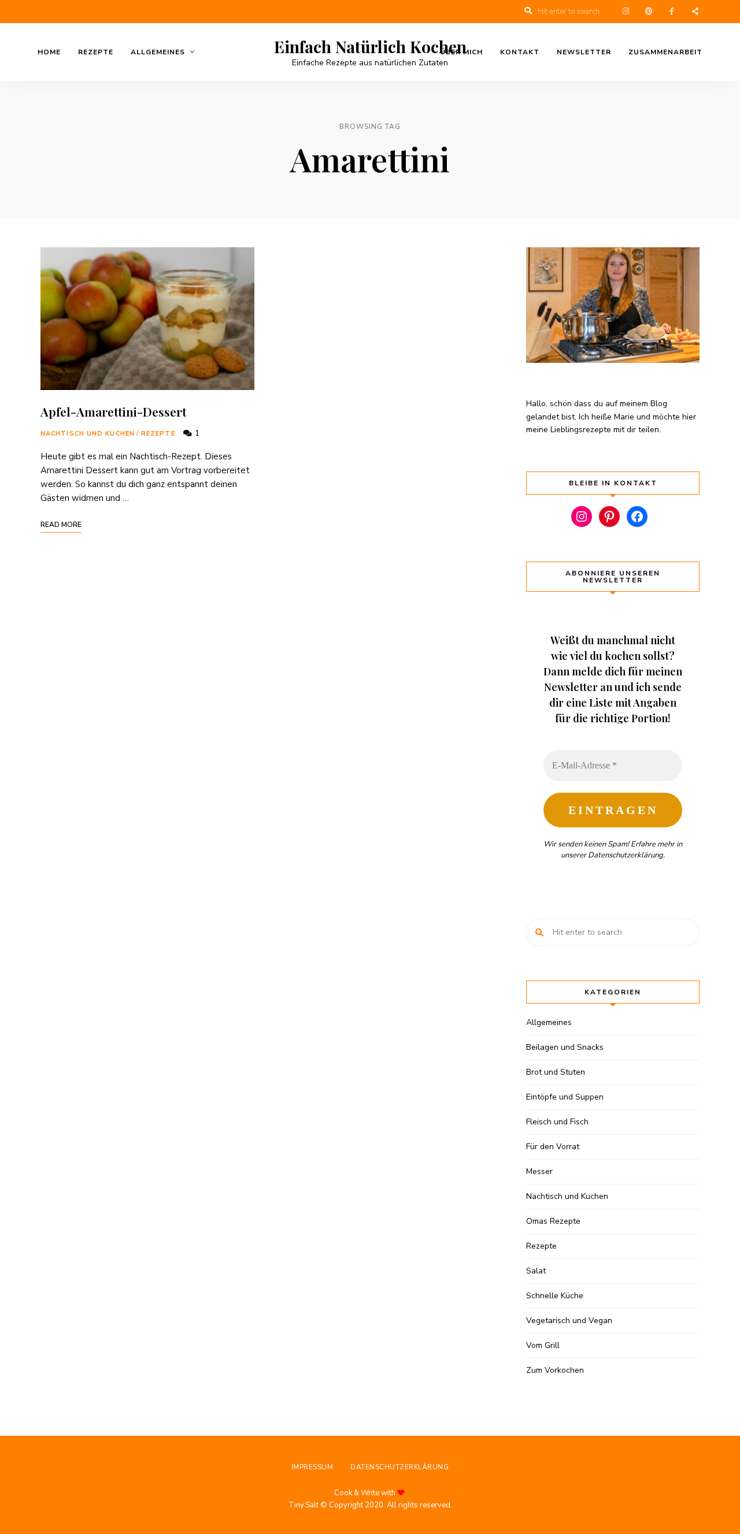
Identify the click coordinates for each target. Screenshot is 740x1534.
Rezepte (95, 52)
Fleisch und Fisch (557, 1121)
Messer (539, 1171)
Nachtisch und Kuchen (87, 433)
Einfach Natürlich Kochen (370, 47)
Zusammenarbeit (665, 52)
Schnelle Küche (554, 1295)
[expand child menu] (123, 82)
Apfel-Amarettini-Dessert (113, 411)
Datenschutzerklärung (625, 855)
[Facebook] (637, 516)
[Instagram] (581, 516)
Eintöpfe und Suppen (565, 1096)
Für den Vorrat (552, 1146)
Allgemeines (158, 52)
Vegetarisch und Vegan (569, 1320)
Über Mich (461, 52)
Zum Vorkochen (555, 1370)
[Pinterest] (609, 516)
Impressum (312, 1467)
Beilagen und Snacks (565, 1047)
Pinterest (648, 11)
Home (49, 52)
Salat (536, 1270)
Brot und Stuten (555, 1072)
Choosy (694, 11)
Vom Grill (543, 1345)
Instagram (625, 11)
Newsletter (584, 52)
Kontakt (519, 52)
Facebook (671, 11)
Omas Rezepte (553, 1221)
